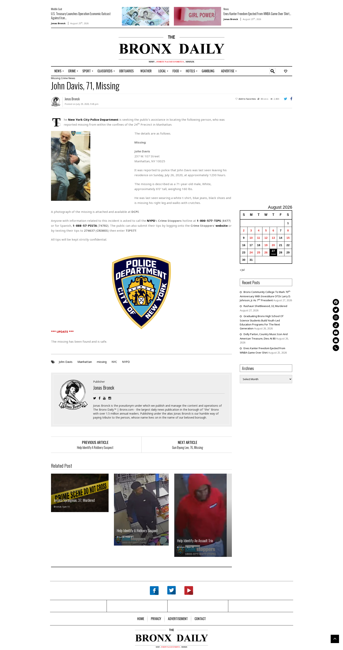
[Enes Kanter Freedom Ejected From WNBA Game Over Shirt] (197, 16)
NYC (114, 362)
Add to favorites (247, 98)
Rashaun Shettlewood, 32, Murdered (265, 306)
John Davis (65, 362)
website (222, 226)
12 (266, 237)
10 (251, 237)
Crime (64, 78)
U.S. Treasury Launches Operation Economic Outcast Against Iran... (81, 15)
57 (85, 226)
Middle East (56, 9)
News (226, 9)
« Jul (242, 269)
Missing (55, 78)
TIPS (217, 221)
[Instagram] (336, 317)
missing (102, 362)
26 (266, 252)
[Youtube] (336, 333)
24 (251, 252)
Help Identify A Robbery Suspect (95, 447)
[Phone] (336, 348)
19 (266, 245)
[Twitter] (336, 310)
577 (209, 221)
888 (78, 226)
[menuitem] (58, 71)
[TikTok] (336, 325)
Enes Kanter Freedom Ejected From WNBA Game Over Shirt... (257, 13)
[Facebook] (336, 302)
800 (202, 221)
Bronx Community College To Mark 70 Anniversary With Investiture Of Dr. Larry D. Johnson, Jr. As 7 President (265, 296)
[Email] (336, 340)
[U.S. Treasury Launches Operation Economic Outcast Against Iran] (145, 16)
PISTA (92, 226)
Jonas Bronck (58, 23)
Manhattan (84, 362)
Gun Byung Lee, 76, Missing (187, 447)
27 (273, 250)
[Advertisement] (74, 48)
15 (288, 237)
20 (273, 245)
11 (258, 237)
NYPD (126, 362)
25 (258, 252)
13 (273, 237)
